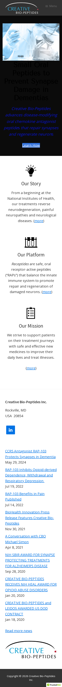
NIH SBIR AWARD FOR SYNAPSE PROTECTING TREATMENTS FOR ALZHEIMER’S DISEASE (30, 560)
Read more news (18, 630)
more (38, 220)
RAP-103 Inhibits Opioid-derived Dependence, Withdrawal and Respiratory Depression (31, 475)
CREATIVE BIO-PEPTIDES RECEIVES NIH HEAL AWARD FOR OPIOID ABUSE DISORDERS (31, 584)
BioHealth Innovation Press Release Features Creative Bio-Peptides (29, 518)
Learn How (31, 145)
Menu (53, 6)
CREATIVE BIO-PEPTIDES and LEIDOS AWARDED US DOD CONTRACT (28, 608)
